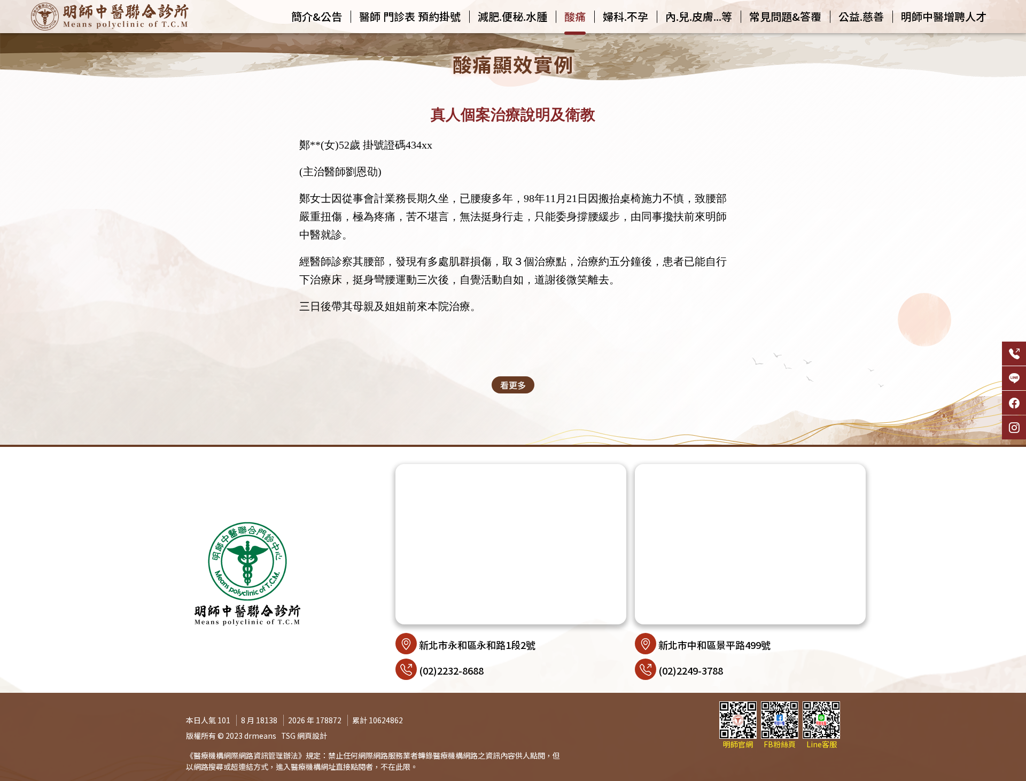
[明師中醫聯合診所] (110, 16)
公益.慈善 (861, 16)
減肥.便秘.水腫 (512, 16)
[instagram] (1014, 427)
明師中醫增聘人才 (943, 16)
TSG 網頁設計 (304, 735)
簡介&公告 (316, 16)
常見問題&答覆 (785, 16)
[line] (1014, 378)
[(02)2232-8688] (1014, 354)
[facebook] (1014, 403)
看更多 (513, 384)
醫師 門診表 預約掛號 (410, 16)
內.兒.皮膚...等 (698, 16)
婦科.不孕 (625, 16)
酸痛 (575, 16)
